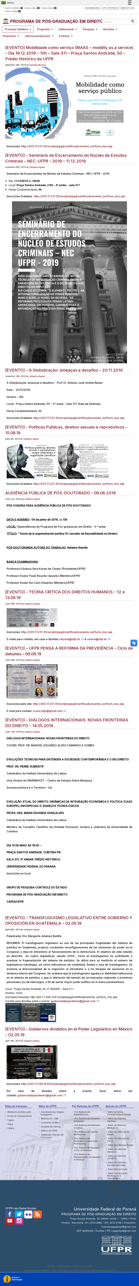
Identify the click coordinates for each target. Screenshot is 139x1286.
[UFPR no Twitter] (19, 1215)
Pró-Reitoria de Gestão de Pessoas (86, 1133)
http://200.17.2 (42, 703)
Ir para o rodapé (12, 11)
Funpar (10, 1128)
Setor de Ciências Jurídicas (116, 1157)
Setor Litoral (114, 1186)
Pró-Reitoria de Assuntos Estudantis (87, 1119)
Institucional (66, 29)
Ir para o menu (31, 8)
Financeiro (9, 36)
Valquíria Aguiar (37, 167)
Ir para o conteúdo (13, 8)
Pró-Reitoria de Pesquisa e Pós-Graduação (87, 1149)
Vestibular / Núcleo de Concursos (52, 1136)
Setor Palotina (115, 1190)
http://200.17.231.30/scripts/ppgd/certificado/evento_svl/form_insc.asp (66, 146)
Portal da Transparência (19, 1116)
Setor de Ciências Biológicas (116, 1126)
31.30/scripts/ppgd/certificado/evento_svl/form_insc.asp (87, 703)
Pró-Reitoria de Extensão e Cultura (87, 1126)
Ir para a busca (48, 8)
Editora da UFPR (49, 1130)
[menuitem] (18, 29)
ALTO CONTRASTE (110, 8)
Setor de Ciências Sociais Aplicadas (116, 1163)
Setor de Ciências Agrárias (116, 1119)
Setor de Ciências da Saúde (118, 1133)
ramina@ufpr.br (97, 639)
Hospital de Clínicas (51, 1126)
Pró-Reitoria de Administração (82, 1113)
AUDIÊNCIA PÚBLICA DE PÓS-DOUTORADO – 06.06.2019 (60, 492)
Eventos (64, 36)
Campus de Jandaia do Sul (119, 1195)
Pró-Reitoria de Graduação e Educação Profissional (86, 1141)
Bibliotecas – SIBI (49, 1118)
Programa (43, 29)
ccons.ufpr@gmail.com (47, 711)
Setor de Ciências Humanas (116, 1150)
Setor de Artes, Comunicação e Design (119, 1113)
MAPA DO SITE (127, 8)
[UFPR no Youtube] (10, 1222)
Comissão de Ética (50, 1122)
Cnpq (10, 1124)
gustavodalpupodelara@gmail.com (73, 1001)
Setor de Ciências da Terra (118, 1139)
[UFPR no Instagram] (19, 1222)
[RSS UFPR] (37, 1215)
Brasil (10, 2)
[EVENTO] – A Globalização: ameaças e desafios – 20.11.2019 (64, 370)
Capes (10, 1120)
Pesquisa (88, 29)
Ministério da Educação (19, 1112)
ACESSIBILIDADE (92, 8)
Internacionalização (37, 36)
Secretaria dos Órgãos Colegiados (52, 1113)
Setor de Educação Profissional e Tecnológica (117, 1176)
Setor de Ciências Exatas (120, 1145)
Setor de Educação (117, 1169)
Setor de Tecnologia (118, 1182)
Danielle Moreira (37, 65)
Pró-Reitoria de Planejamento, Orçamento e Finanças (87, 1157)
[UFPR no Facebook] (10, 1215)
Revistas (108, 29)
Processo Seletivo (16, 29)
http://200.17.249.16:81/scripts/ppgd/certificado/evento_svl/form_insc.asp (68, 1084)
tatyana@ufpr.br (70, 639)
